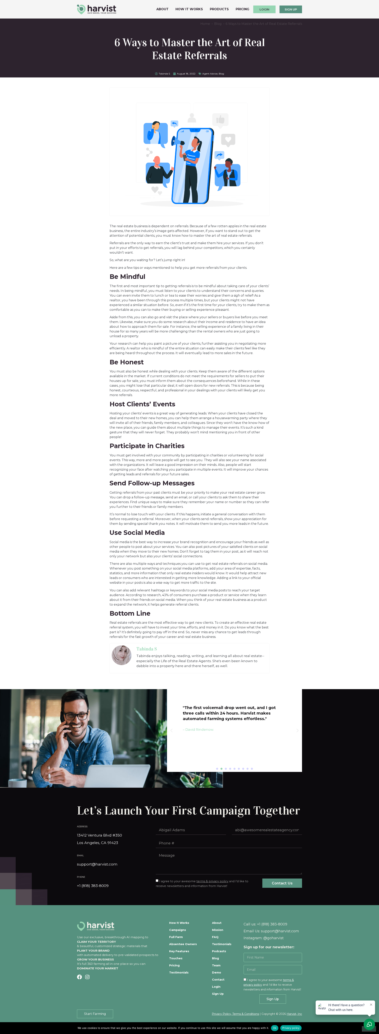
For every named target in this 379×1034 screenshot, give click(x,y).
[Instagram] (87, 976)
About (162, 9)
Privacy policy (291, 1027)
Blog (221, 73)
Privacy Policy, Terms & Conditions (235, 1014)
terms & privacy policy (212, 881)
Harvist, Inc (294, 1014)
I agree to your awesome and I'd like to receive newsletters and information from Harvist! (272, 984)
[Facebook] (79, 976)
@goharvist (273, 938)
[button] (217, 769)
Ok (275, 1027)
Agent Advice (210, 73)
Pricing (242, 9)
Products (219, 9)
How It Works (189, 9)
